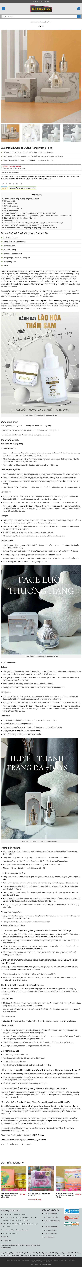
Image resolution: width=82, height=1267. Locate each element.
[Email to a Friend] (13, 183)
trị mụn (3, 1253)
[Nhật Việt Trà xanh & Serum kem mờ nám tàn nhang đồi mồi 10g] (68, 1178)
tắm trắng (41, 1253)
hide (39, 195)
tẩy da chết (59, 1253)
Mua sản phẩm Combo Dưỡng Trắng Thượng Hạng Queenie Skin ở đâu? (29, 228)
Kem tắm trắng (58, 1260)
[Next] (77, 76)
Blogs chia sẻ (6, 1240)
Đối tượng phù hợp (10, 220)
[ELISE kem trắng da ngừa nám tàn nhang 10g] (41, 1178)
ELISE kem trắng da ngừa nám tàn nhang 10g (39, 1194)
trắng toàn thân (49, 1253)
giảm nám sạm (32, 176)
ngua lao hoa (46, 178)
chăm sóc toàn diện (62, 1255)
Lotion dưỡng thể (69, 1260)
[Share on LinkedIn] (20, 183)
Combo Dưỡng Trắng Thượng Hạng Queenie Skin (20, 199)
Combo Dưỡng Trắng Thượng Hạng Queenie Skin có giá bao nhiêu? (28, 225)
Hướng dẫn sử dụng (10, 206)
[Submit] (78, 16)
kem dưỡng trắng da (65, 176)
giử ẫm (16, 1253)
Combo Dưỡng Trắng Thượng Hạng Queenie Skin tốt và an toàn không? (29, 213)
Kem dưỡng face (45, 22)
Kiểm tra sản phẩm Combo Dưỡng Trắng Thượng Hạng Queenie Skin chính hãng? (32, 223)
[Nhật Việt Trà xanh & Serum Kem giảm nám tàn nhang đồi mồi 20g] (13, 1178)
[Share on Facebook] (6, 183)
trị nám (22, 1253)
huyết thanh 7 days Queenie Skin (48, 176)
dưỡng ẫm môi (15, 1255)
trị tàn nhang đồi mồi (31, 1253)
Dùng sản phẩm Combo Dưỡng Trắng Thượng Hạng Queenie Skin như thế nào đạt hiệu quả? (36, 215)
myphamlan (38, 178)
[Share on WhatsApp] (2, 183)
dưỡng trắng (9, 1253)
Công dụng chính (9, 201)
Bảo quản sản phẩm (10, 211)
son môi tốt (7, 1255)
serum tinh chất (68, 1253)
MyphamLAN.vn (37, 1264)
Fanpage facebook (22, 1230)
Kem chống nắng (11, 1260)
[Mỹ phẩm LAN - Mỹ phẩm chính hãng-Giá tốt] (41, 8)
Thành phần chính (9, 203)
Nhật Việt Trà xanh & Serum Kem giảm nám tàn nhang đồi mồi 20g (9, 1195)
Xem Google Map (8, 1230)
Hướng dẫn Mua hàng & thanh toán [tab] (22, 188)
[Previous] (5, 76)
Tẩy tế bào (46, 1261)
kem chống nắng (26, 1255)
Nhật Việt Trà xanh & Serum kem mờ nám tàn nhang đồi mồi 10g (65, 1195)
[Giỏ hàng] (78, 8)
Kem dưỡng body (23, 1260)
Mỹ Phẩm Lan (13, 178)
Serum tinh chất (37, 1261)
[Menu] (3, 8)
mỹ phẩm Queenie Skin (26, 178)
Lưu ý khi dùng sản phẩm (12, 208)
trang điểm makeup (50, 1255)
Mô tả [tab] (4, 188)
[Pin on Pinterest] (17, 183)
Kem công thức (47, 1260)
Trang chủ (34, 22)
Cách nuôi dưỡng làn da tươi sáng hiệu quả (18, 218)
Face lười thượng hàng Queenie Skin (15, 176)
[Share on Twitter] (10, 183)
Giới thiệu (5, 1237)
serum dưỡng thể (38, 1255)
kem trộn (72, 1255)
